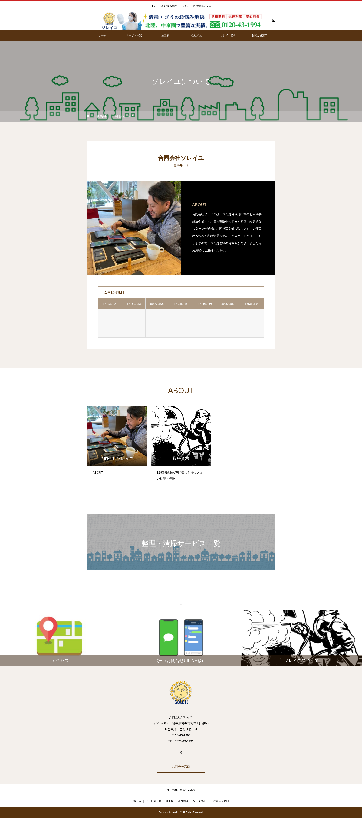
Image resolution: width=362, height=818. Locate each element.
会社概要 (196, 35)
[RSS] (273, 21)
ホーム (102, 35)
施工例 (165, 35)
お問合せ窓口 (260, 35)
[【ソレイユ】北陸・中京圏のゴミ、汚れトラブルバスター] (181, 20)
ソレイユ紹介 (228, 35)
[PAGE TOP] (181, 604)
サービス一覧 (134, 35)
